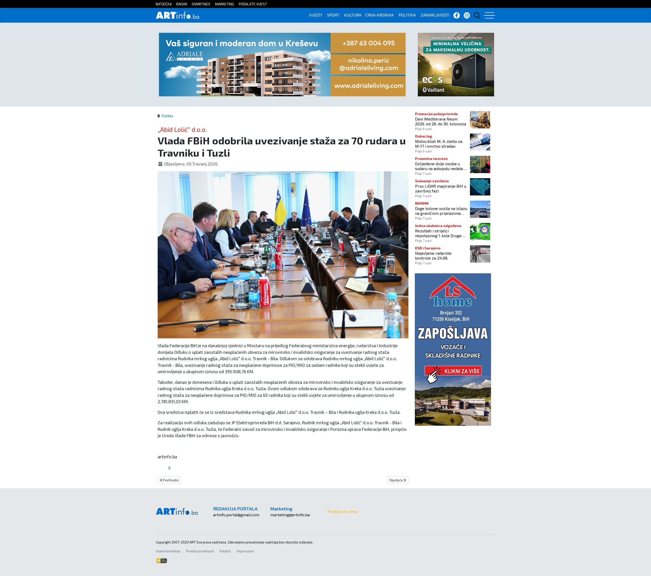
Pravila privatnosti (200, 551)
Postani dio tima (342, 511)
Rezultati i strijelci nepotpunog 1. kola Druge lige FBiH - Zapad (438, 233)
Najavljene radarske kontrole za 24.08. (433, 255)
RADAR (181, 4)
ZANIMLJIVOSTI (435, 14)
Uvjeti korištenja (168, 551)
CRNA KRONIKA (379, 14)
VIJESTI (315, 14)
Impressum (245, 551)
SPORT (333, 14)
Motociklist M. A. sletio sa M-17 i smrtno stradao (438, 143)
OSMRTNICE (201, 4)
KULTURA (352, 14)
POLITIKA (407, 14)
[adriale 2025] (282, 64)
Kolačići (225, 551)
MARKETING (224, 4)
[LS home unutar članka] (453, 348)
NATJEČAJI (164, 4)
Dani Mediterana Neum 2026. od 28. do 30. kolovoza (440, 121)
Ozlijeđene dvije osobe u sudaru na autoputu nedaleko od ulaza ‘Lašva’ (441, 166)
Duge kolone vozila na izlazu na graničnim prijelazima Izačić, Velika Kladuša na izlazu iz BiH (441, 211)
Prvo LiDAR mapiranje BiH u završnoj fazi (440, 188)
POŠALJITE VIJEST (253, 4)
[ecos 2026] (456, 64)
